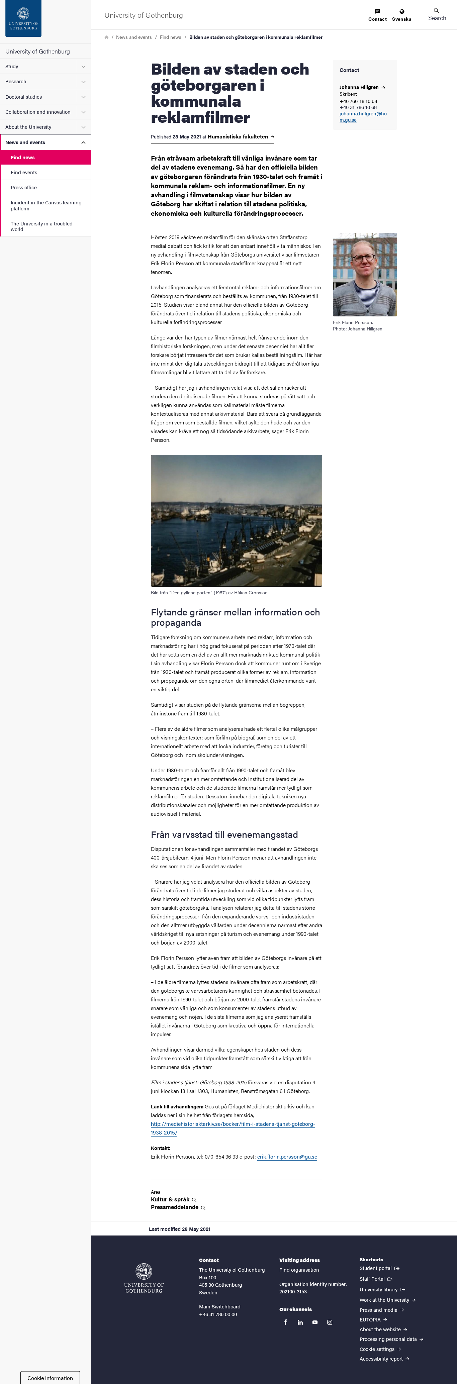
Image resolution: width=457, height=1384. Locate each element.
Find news (23, 157)
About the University (28, 126)
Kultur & (171, 1199)
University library (383, 1289)
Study (11, 66)
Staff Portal (377, 1278)
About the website (381, 1328)
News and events (25, 141)
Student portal (380, 1267)
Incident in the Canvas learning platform (46, 205)
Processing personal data (389, 1338)
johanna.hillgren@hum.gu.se (363, 116)
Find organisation (299, 1269)
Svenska (402, 18)
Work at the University (385, 1299)
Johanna (360, 87)
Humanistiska (238, 136)
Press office (24, 187)
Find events (24, 172)
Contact (377, 18)
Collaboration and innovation (38, 111)
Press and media (379, 1309)
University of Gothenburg (37, 51)
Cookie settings (378, 1348)
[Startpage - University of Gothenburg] (45, 21)
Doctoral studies (23, 96)
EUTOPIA (371, 1319)
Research (15, 81)
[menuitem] (377, 15)
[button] (437, 14)
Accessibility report (382, 1358)
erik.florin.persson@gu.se (287, 1156)
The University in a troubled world (42, 226)
